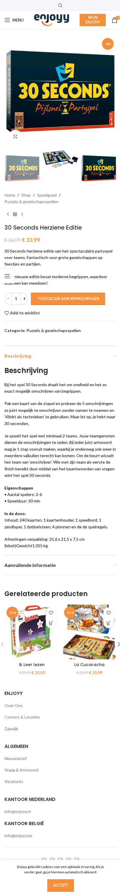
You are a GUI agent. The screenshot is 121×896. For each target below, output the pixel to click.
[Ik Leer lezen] (31, 632)
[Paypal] (61, 859)
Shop (26, 195)
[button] (10, 91)
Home (9, 195)
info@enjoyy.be (18, 835)
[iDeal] (44, 859)
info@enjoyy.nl (17, 811)
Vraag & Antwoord (21, 769)
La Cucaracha (89, 665)
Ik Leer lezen (32, 665)
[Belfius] (77, 859)
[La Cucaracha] (89, 632)
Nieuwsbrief (15, 758)
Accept (60, 885)
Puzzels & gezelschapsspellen (31, 201)
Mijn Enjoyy (92, 19)
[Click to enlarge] (15, 136)
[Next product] (22, 214)
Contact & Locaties (22, 716)
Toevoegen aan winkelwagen (68, 298)
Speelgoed (47, 195)
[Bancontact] (53, 859)
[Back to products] (15, 214)
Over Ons (13, 705)
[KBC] (69, 859)
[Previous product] (7, 214)
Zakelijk (11, 728)
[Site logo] (52, 19)
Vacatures (13, 781)
